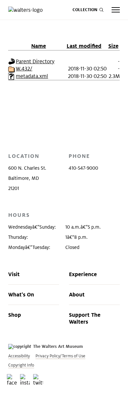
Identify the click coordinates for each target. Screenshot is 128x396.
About (77, 294)
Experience (83, 274)
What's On (21, 294)
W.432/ (24, 68)
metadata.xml (32, 76)
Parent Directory (35, 61)
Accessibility (19, 356)
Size (113, 45)
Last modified (84, 45)
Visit (14, 274)
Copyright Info (21, 365)
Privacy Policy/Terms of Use (60, 356)
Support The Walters (84, 318)
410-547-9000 (83, 168)
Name (38, 45)
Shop (14, 314)
